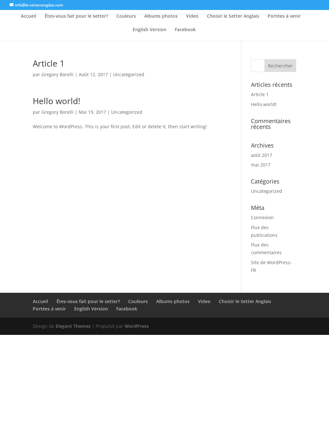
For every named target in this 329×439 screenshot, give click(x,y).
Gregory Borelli (57, 74)
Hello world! (56, 101)
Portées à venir (284, 16)
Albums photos (161, 16)
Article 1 (49, 63)
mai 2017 (261, 165)
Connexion (262, 217)
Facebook (185, 29)
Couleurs (126, 16)
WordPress (137, 326)
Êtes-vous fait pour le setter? (76, 16)
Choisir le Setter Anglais (233, 16)
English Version (149, 29)
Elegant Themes (73, 326)
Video (192, 16)
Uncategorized (128, 74)
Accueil (28, 16)
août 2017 (261, 155)
